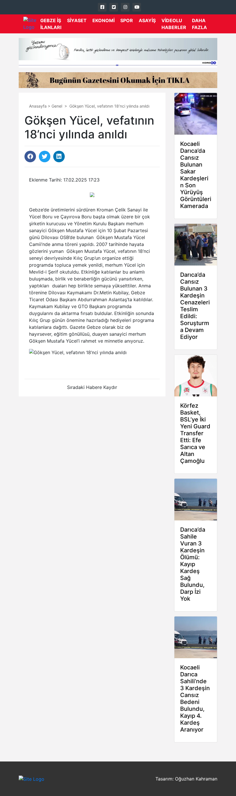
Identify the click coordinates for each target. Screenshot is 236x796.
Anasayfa (38, 106)
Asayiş (147, 20)
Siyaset (77, 20)
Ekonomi (103, 20)
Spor (126, 20)
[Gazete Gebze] (31, 24)
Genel (57, 106)
